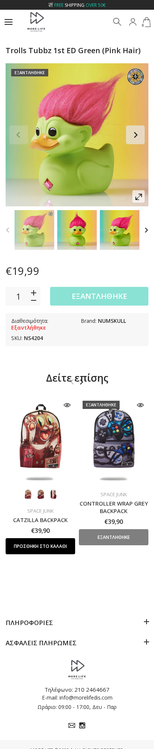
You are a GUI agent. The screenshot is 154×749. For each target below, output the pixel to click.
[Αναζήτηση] (117, 22)
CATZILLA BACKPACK (40, 520)
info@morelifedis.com (86, 697)
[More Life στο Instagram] (82, 725)
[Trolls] (34, 230)
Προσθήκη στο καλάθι (40, 546)
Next (135, 134)
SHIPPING (80, 5)
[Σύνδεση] (132, 22)
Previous (18, 134)
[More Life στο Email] (72, 725)
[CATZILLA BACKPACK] (40, 440)
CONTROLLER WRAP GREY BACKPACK (114, 507)
